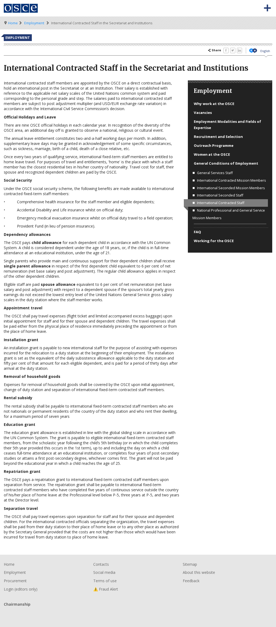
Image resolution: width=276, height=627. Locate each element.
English (265, 51)
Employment (34, 23)
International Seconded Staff (220, 195)
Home (13, 23)
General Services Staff (215, 173)
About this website (199, 572)
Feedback (191, 580)
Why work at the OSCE (214, 103)
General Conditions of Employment (226, 163)
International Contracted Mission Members (231, 180)
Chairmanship (138, 613)
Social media (104, 572)
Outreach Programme (213, 145)
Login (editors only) (20, 589)
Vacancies (203, 112)
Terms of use (105, 580)
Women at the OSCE (212, 154)
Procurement (15, 580)
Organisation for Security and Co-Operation (21, 8)
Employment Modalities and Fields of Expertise (227, 124)
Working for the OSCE (214, 240)
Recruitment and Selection (218, 136)
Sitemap (190, 564)
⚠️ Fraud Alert (105, 589)
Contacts (101, 564)
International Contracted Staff (220, 203)
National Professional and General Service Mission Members (228, 214)
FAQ (197, 231)
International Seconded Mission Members (231, 188)
